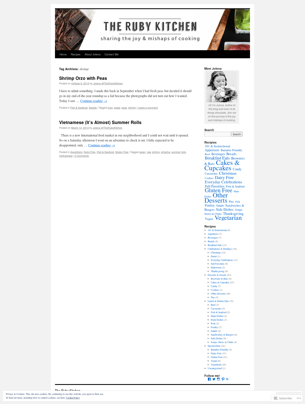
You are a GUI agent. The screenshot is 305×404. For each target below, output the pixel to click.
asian (142, 152)
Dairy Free (89, 152)
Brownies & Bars (219, 278)
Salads (93, 107)
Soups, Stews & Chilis (222, 342)
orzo (110, 107)
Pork (237, 201)
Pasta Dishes (217, 319)
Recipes (76, 54)
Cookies (209, 178)
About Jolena (92, 54)
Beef (207, 154)
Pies (231, 201)
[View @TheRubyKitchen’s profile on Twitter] (214, 379)
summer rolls (178, 152)
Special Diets (214, 345)
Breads (231, 153)
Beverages (218, 154)
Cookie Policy (73, 397)
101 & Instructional (217, 146)
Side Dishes (225, 209)
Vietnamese (66, 155)
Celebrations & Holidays (220, 248)
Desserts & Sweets (217, 274)
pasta (117, 107)
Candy (237, 169)
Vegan (209, 219)
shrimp (132, 107)
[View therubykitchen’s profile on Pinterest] (223, 379)
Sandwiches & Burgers (222, 334)
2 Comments (81, 155)
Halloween (216, 267)
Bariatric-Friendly (231, 150)
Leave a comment (148, 107)
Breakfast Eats (215, 245)
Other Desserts (216, 197)
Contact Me (111, 54)
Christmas (228, 173)
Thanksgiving (217, 271)
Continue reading (93, 101)
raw (149, 152)
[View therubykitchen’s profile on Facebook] (209, 379)
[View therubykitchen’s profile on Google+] (227, 379)
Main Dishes (217, 316)
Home (63, 54)
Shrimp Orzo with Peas (83, 78)
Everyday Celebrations (223, 181)
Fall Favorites (217, 263)
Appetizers (76, 152)
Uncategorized (215, 368)
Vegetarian (228, 217)
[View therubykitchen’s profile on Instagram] (218, 379)
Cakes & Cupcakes (222, 165)
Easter (214, 256)
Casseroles (211, 173)
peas (124, 107)
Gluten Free (121, 152)
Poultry (210, 205)
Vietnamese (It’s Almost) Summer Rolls (100, 122)
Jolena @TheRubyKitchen (108, 83)
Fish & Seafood (79, 107)
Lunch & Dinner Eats (218, 301)
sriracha (165, 152)
